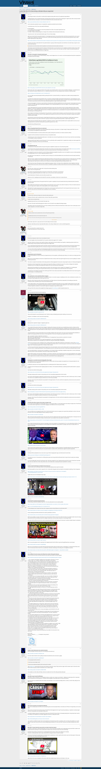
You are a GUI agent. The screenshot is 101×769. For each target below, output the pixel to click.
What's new (31, 5)
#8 (80, 209)
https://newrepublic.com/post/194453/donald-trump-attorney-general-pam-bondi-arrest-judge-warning (47, 391)
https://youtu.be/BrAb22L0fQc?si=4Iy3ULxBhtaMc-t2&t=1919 (39, 21)
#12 (80, 274)
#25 (80, 725)
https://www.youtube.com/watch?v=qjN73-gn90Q (37, 540)
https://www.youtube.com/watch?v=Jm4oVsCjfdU (37, 445)
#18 (80, 451)
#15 (80, 358)
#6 (80, 179)
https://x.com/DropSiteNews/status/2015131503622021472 (39, 506)
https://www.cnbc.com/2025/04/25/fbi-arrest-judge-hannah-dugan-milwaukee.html (43, 372)
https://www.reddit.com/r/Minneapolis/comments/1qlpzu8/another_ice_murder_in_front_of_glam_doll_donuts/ (48, 504)
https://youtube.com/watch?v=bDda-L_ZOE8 (36, 409)
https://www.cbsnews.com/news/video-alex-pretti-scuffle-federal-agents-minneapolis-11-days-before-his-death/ (48, 549)
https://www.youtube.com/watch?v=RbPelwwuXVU (37, 318)
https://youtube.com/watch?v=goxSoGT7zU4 (36, 312)
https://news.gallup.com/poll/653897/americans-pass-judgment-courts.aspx (41, 87)
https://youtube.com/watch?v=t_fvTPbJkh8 (35, 701)
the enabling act (55, 288)
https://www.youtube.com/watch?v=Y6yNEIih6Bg (37, 544)
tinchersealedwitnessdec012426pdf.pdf (35, 644)
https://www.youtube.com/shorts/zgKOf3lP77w (36, 406)
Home (21, 5)
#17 (80, 400)
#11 (80, 252)
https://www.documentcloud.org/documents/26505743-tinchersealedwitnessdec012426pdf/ (44, 557)
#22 (80, 648)
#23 (80, 674)
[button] (33, 6)
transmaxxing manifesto (75, 148)
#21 (80, 552)
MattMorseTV (32, 666)
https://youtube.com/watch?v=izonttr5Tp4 (35, 414)
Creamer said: (30, 193)
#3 (80, 126)
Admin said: (30, 211)
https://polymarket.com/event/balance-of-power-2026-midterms (39, 716)
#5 (80, 166)
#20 (80, 499)
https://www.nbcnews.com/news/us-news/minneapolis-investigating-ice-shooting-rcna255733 (45, 510)
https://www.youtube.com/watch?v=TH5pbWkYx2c (37, 755)
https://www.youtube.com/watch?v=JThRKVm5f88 (37, 669)
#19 (80, 464)
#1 (80, 14)
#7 (80, 191)
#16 (80, 383)
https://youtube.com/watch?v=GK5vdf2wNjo (36, 496)
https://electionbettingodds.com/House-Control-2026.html (38, 718)
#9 (80, 226)
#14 (80, 321)
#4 (80, 143)
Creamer (23, 172)
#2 (80, 52)
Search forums (26, 7)
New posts (21, 7)
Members (36, 5)
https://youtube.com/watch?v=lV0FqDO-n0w (36, 653)
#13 (80, 290)
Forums (25, 5)
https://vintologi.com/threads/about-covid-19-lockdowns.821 (39, 93)
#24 (80, 703)
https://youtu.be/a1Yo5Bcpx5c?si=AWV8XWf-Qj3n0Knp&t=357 (39, 455)
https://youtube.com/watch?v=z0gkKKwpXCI (36, 657)
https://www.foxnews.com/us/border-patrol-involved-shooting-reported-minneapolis (43, 514)
